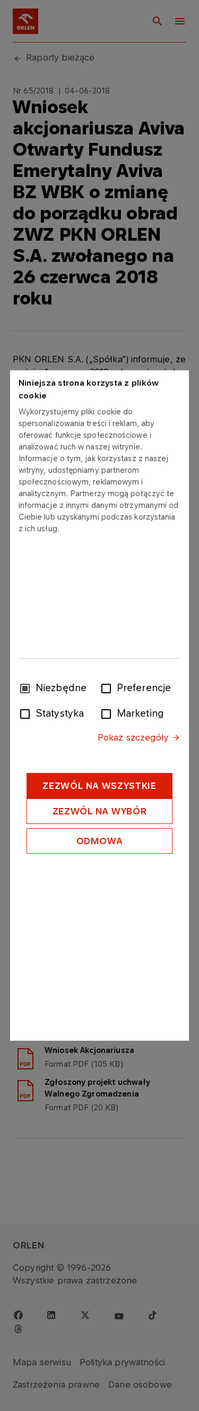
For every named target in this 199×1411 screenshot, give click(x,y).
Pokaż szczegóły (133, 737)
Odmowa (99, 841)
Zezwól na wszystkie (99, 785)
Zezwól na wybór (100, 811)
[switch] (108, 687)
